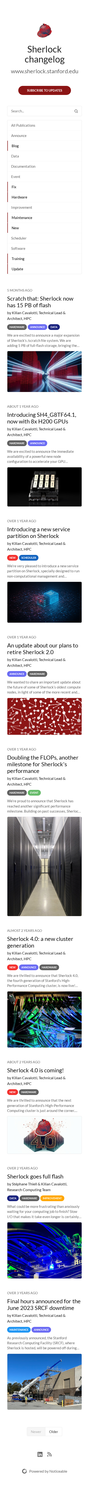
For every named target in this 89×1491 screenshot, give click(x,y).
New (15, 228)
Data (15, 156)
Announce (19, 135)
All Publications (23, 125)
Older (53, 1431)
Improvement (21, 207)
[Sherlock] (44, 31)
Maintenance (22, 217)
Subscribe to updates (44, 90)
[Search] (76, 111)
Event (15, 176)
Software (18, 248)
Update (17, 269)
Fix (14, 187)
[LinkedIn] (42, 1453)
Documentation (23, 166)
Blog (15, 146)
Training (18, 258)
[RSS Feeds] (49, 1453)
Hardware (19, 197)
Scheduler (19, 238)
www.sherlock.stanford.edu (44, 71)
